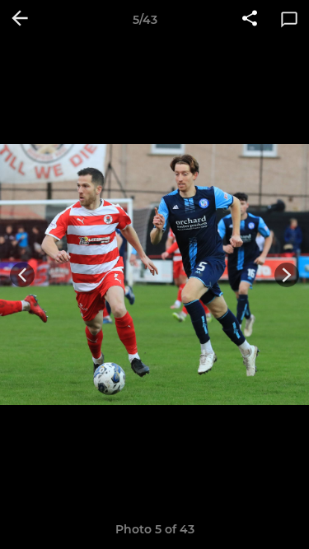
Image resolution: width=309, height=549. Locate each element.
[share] (250, 19)
